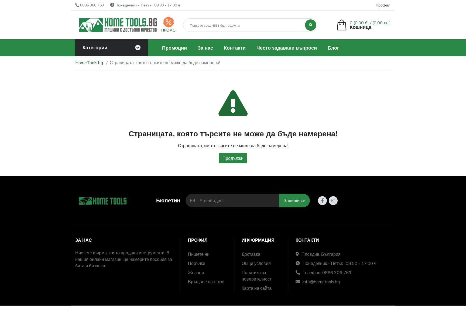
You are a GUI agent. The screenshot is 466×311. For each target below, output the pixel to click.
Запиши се (294, 200)
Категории (95, 47)
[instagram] (333, 200)
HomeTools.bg (89, 62)
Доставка (251, 254)
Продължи (233, 158)
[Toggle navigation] (138, 47)
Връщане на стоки (206, 281)
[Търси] (310, 25)
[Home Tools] (118, 25)
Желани (196, 272)
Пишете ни (199, 254)
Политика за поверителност (257, 276)
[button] (363, 25)
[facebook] (322, 200)
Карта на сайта (257, 288)
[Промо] (168, 22)
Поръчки (196, 263)
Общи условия (256, 263)
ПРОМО (168, 30)
